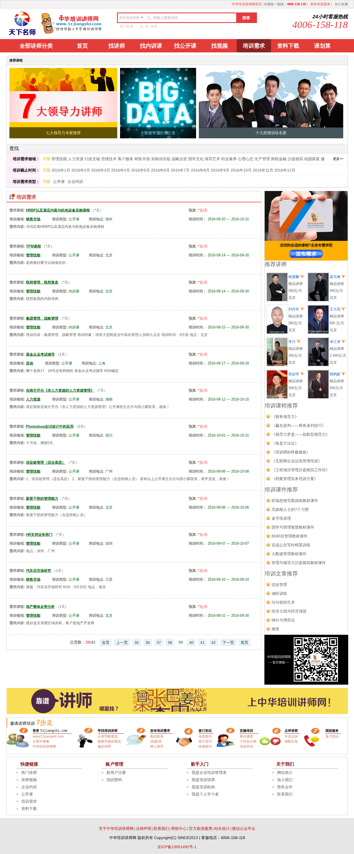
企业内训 (75, 181)
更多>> (338, 159)
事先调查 (246, 736)
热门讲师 (29, 772)
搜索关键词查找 (109, 741)
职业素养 (229, 159)
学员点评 (291, 736)
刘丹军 (294, 309)
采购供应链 (160, 159)
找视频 (219, 46)
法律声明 (143, 828)
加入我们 (285, 779)
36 (147, 642)
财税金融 (279, 159)
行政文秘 (92, 159)
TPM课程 (33, 246)
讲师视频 (29, 779)
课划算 (322, 46)
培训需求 (254, 46)
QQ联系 (156, 741)
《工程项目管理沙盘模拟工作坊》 (301, 470)
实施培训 (246, 731)
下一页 (228, 642)
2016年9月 (220, 170)
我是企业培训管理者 (209, 772)
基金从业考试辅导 (40, 354)
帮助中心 (179, 828)
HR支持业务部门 (39, 534)
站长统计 (222, 828)
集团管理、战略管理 (42, 318)
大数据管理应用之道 (157, 133)
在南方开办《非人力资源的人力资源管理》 (60, 390)
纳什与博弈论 (283, 620)
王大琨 (336, 309)
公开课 (59, 181)
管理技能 (59, 159)
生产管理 (262, 159)
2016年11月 (263, 170)
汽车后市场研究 (38, 571)
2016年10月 (241, 170)
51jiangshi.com (53, 731)
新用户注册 (116, 772)
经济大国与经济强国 (289, 611)
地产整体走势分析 (40, 607)
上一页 (122, 642)
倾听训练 (279, 593)
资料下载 (288, 46)
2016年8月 (200, 170)
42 (213, 642)
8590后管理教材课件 (290, 536)
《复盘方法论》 (285, 443)
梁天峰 (336, 277)
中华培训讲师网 (44, 746)
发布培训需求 (320, 4)
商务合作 (285, 787)
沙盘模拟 (295, 159)
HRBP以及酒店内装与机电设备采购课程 (58, 210)
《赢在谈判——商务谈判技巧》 (299, 425)
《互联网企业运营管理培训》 (297, 461)
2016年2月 (80, 170)
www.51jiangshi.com (48, 736)
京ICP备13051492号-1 (177, 847)
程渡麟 (294, 277)
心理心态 (245, 159)
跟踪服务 (332, 731)
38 (170, 642)
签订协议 (205, 731)
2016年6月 (160, 170)
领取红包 (291, 741)
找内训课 (151, 46)
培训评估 (246, 746)
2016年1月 (60, 170)
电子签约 (205, 741)
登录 (36, 731)
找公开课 (185, 46)
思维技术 (109, 159)
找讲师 (116, 46)
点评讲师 (291, 731)
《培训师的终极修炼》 (291, 452)
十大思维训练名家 (271, 133)
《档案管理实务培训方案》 (295, 478)
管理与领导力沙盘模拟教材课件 (299, 562)
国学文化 (196, 159)
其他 (29, 363)
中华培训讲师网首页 (247, 4)
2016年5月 (140, 170)
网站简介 (285, 772)
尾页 (244, 642)
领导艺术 (212, 159)
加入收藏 (341, 4)
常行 (292, 342)
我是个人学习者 (205, 794)
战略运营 (179, 159)
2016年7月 (180, 170)
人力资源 (76, 159)
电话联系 (156, 736)
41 (202, 642)
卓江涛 (336, 342)
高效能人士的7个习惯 (290, 509)
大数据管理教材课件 (289, 554)
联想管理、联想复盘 (42, 282)
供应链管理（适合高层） (46, 462)
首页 (82, 46)
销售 (154, 26)
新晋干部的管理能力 (42, 498)
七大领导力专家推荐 (63, 133)
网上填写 (156, 746)
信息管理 (279, 584)
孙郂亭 (294, 374)
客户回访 (332, 736)
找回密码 (114, 779)
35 (136, 642)
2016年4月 (120, 170)
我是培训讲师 (203, 779)
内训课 (74, 291)
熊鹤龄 (336, 374)
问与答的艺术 (283, 602)
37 (159, 642)
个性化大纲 (248, 741)
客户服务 (125, 159)
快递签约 (205, 746)
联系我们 (285, 794)
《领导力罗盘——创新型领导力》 (301, 434)
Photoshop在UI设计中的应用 (50, 426)
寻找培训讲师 (108, 731)
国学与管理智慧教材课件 (293, 527)
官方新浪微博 (200, 828)
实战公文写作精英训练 (291, 545)
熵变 (275, 629)
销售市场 (142, 159)
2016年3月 (100, 170)
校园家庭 (312, 159)
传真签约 (205, 736)
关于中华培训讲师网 (116, 828)
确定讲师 (104, 746)
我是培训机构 (203, 787)
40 (191, 642)
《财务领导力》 (285, 416)
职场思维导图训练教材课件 (295, 500)
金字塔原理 (281, 518)
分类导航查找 (108, 736)
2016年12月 (284, 170)
